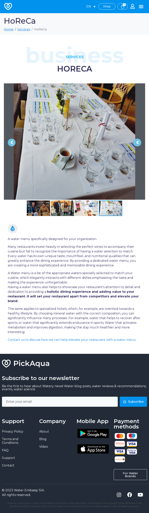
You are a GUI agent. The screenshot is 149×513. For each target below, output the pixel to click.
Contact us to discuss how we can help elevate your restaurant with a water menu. (72, 340)
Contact (8, 465)
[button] (141, 6)
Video (43, 446)
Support (8, 458)
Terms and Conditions (10, 441)
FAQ (5, 450)
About (44, 431)
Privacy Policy (12, 431)
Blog (43, 439)
